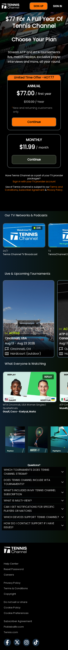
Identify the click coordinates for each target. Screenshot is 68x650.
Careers (9, 574)
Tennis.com (11, 632)
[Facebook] (8, 642)
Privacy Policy (55, 189)
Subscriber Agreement (31, 189)
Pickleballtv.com (14, 627)
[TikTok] (36, 642)
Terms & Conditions (16, 588)
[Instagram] (27, 642)
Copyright (10, 594)
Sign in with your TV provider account (34, 181)
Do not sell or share (15, 602)
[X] (18, 642)
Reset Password (14, 569)
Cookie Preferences (16, 613)
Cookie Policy (12, 607)
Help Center (11, 563)
